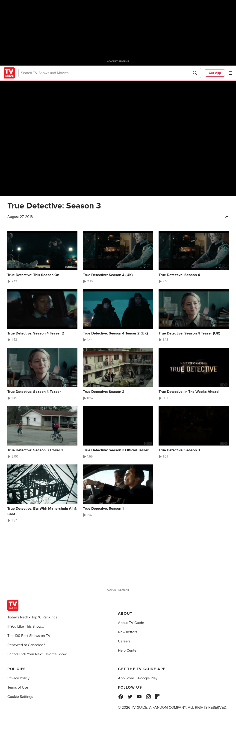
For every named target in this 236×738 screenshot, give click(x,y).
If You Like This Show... (25, 626)
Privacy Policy (18, 678)
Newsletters (127, 632)
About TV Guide (131, 623)
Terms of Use (17, 687)
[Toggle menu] (230, 73)
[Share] (227, 217)
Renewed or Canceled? (26, 645)
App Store (126, 678)
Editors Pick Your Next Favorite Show (37, 654)
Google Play (147, 678)
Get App (215, 73)
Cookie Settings (20, 696)
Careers (124, 641)
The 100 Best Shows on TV (28, 635)
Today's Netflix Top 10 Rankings (32, 617)
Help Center (128, 650)
